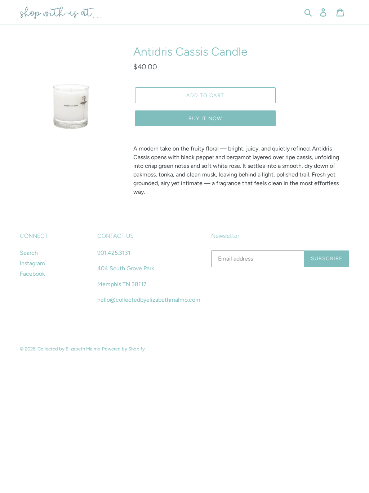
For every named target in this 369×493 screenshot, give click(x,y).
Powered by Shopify (123, 349)
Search (29, 252)
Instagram (32, 263)
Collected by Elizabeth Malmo (69, 349)
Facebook (32, 273)
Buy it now (205, 118)
